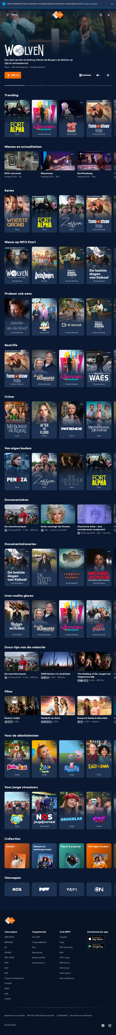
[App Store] (95, 938)
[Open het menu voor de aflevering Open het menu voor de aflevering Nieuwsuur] (72, 154)
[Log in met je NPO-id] (109, 14)
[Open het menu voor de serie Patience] (81, 404)
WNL (7, 994)
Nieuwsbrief (37, 953)
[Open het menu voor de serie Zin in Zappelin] (54, 743)
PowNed (8, 983)
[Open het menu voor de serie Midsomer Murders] (27, 404)
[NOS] (17, 889)
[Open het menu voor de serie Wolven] (27, 249)
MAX (6, 963)
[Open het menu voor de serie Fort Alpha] (27, 102)
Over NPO (36, 937)
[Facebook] (103, 1026)
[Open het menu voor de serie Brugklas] (81, 794)
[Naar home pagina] (58, 14)
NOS (6, 968)
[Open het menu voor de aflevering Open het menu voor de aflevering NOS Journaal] (35, 154)
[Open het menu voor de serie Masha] (27, 743)
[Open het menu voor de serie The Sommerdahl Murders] (108, 404)
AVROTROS (9, 937)
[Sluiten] (112, 4)
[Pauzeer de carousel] (108, 75)
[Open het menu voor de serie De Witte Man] (54, 551)
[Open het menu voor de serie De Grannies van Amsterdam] (54, 102)
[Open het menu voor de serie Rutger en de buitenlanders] (27, 603)
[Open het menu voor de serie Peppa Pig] (81, 743)
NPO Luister (65, 958)
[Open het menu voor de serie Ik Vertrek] (81, 301)
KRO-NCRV (9, 958)
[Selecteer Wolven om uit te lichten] (15, 84)
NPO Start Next (66, 947)
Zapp (62, 942)
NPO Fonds (64, 968)
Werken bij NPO (38, 958)
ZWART (8, 999)
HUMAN (8, 953)
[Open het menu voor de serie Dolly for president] (81, 102)
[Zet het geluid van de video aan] (97, 75)
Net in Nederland (67, 978)
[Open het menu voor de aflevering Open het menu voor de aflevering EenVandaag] (108, 154)
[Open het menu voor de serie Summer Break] (27, 794)
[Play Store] (95, 946)
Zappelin (63, 937)
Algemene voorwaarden (15, 1016)
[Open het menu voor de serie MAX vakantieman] (54, 301)
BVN (61, 953)
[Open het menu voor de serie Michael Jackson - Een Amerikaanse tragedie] (108, 551)
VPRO (7, 989)
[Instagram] (109, 1026)
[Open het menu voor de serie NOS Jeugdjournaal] (54, 794)
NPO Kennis (65, 963)
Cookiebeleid (62, 1016)
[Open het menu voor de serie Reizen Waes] (108, 352)
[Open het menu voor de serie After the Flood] (54, 404)
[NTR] (71, 889)
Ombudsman (65, 973)
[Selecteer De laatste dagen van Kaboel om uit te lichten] (58, 84)
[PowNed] (44, 889)
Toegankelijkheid (39, 942)
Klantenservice (38, 963)
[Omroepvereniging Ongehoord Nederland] (98, 889)
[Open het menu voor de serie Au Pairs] (108, 603)
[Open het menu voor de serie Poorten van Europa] (81, 551)
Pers (34, 947)
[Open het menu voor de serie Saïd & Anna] (108, 743)
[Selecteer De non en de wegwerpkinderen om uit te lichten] (79, 84)
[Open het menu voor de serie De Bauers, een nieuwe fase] (54, 352)
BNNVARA (9, 942)
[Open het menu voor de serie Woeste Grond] (27, 198)
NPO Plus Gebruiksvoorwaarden (40, 1016)
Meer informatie (90, 4)
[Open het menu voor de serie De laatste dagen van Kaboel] (108, 249)
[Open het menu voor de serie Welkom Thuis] (108, 794)
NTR (6, 973)
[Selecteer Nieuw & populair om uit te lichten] (101, 84)
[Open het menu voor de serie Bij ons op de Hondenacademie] (81, 249)
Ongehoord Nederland (14, 978)
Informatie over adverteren (81, 1016)
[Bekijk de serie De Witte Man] (44, 567)
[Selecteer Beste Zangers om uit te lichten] (36, 84)
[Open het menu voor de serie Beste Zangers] (54, 249)
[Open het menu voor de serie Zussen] (81, 198)
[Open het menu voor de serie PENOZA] (27, 455)
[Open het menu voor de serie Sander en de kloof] (27, 301)
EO (6, 947)
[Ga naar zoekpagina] (101, 14)
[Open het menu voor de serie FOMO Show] (108, 102)
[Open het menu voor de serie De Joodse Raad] (81, 455)
